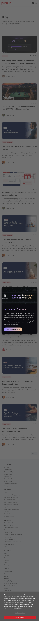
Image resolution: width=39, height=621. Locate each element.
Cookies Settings (20, 613)
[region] (19, 606)
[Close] (34, 290)
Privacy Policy (17, 608)
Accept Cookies (20, 617)
